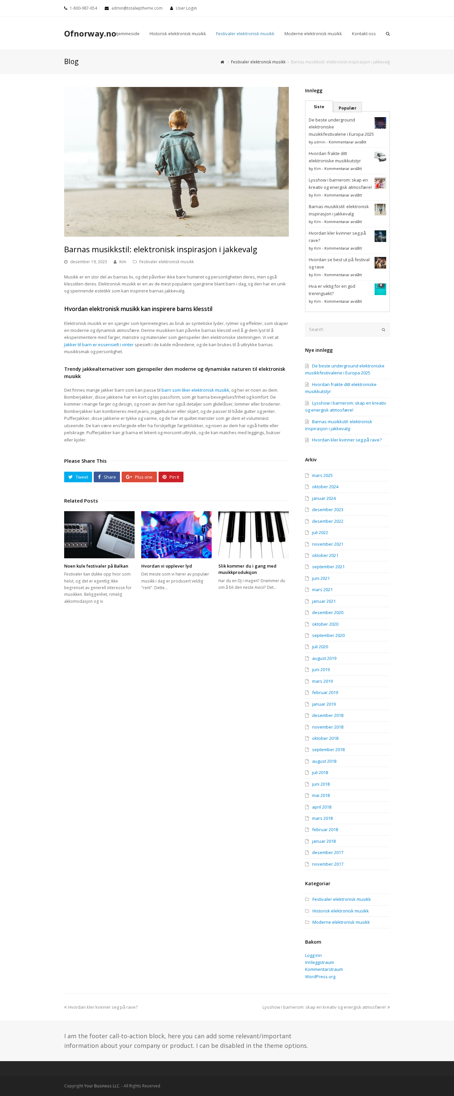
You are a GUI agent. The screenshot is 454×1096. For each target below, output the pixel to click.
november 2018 (327, 727)
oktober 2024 (325, 487)
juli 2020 (320, 647)
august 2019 (324, 658)
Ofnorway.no (90, 33)
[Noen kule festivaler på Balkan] (99, 534)
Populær (348, 108)
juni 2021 (321, 578)
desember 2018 (327, 715)
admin (319, 141)
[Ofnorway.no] (223, 61)
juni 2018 (321, 784)
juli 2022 (320, 532)
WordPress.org (320, 976)
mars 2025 (322, 475)
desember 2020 (327, 612)
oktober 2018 (325, 738)
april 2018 (321, 807)
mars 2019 (322, 681)
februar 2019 (325, 692)
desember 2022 (327, 521)
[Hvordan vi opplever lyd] (176, 534)
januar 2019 (324, 704)
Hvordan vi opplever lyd (166, 566)
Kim (122, 262)
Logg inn (313, 955)
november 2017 (327, 864)
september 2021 (328, 567)
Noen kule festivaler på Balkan (96, 566)
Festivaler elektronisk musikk (166, 262)
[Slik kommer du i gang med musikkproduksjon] (253, 534)
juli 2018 (320, 772)
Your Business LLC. (102, 1086)
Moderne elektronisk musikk (341, 922)
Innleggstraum (319, 962)
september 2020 (328, 635)
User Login (186, 8)
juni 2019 (321, 669)
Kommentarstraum (324, 969)
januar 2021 (324, 601)
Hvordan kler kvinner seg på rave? (347, 440)
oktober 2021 (325, 555)
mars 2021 (322, 589)
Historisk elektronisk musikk (340, 911)
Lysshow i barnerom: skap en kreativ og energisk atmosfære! (324, 1007)
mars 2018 (322, 818)
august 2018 (324, 761)
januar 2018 (324, 841)
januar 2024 (324, 498)
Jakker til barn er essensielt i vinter (99, 345)
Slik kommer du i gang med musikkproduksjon (247, 569)
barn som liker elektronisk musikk (195, 390)
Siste (319, 107)
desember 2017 (327, 852)
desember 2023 (327, 509)
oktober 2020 (325, 624)
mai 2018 (321, 795)
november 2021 (327, 544)
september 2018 (328, 749)
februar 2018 (325, 829)
